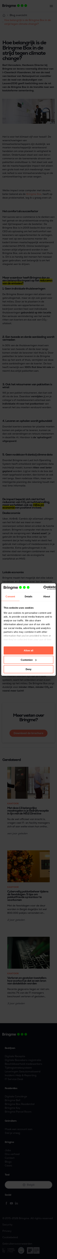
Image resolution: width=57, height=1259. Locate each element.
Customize (27, 659)
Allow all (28, 650)
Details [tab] (28, 596)
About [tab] (46, 596)
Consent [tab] (10, 596)
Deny (28, 669)
